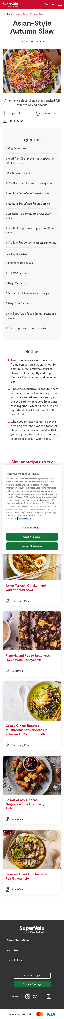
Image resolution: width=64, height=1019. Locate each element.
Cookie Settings (32, 984)
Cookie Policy (24, 518)
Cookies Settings (32, 528)
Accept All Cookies (32, 546)
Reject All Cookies (32, 537)
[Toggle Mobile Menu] (59, 4)
